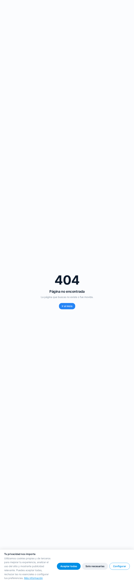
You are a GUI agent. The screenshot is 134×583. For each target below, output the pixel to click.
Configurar (119, 566)
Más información (33, 578)
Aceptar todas (68, 566)
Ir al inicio (67, 306)
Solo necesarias (95, 566)
